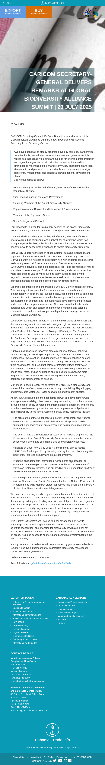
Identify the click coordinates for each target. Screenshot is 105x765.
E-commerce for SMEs (23, 636)
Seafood (62, 619)
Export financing (20, 625)
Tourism (61, 623)
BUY (39, 10)
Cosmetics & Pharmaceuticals (72, 602)
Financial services (66, 609)
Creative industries (67, 605)
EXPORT (13, 10)
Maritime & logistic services (71, 616)
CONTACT (74, 747)
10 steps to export (21, 608)
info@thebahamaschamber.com (32, 710)
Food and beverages (68, 612)
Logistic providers (21, 632)
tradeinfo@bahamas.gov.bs (30, 681)
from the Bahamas (13, 13)
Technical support (21, 629)
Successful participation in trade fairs (30, 618)
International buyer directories (26, 615)
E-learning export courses (24, 639)
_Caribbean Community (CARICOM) (51, 563)
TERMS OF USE (60, 747)
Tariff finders (18, 622)
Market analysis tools (22, 611)
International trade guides (24, 643)
